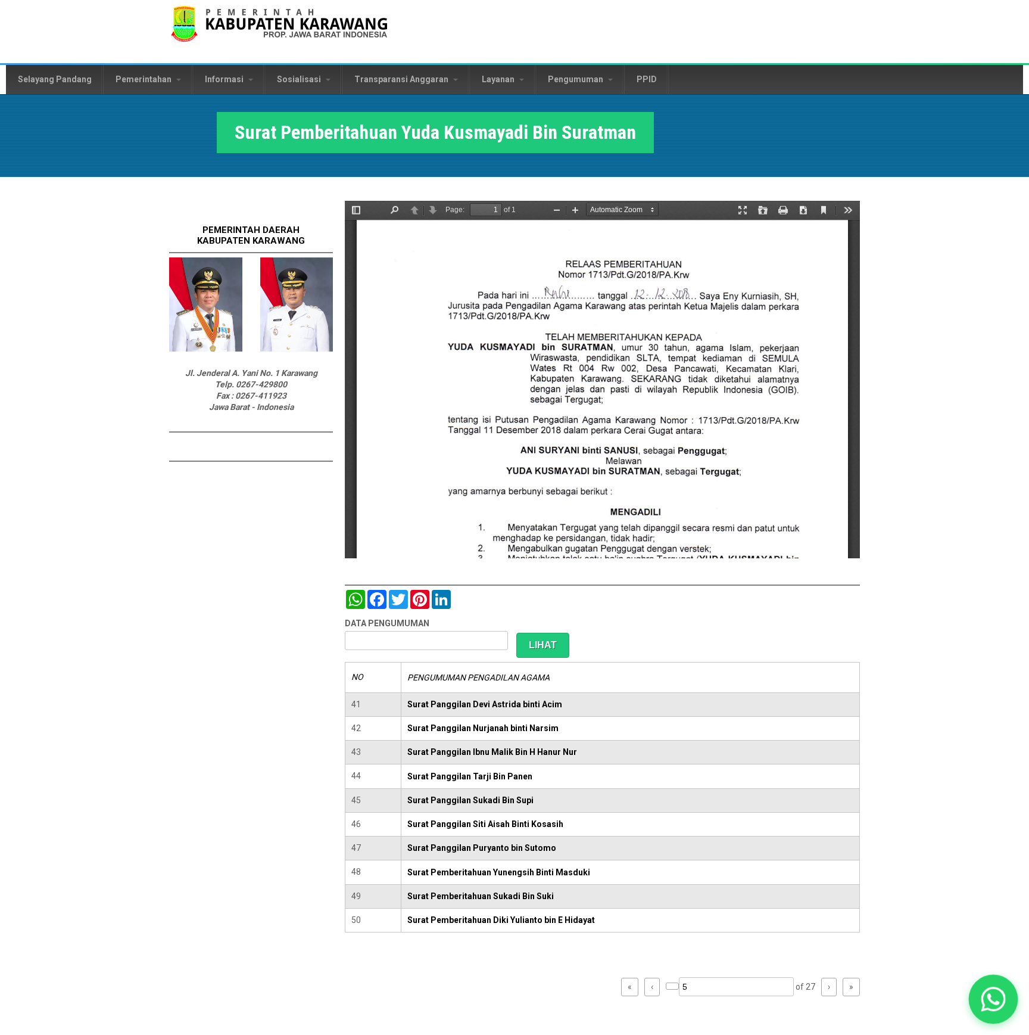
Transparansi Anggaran (402, 79)
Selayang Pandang (55, 79)
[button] (993, 999)
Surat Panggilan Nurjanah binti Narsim (483, 728)
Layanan (499, 79)
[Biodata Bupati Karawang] (205, 348)
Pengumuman (576, 79)
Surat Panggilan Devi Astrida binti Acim (484, 704)
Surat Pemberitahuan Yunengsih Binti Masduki (498, 872)
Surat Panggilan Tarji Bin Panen (469, 776)
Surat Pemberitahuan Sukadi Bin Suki (480, 896)
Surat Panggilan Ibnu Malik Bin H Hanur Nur (492, 752)
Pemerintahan (144, 79)
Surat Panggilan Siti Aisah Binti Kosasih (485, 824)
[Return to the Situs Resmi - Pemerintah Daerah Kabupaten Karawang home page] (279, 31)
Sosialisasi (300, 79)
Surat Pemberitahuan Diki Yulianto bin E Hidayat (501, 920)
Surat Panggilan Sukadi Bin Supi (470, 800)
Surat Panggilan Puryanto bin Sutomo (481, 848)
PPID (647, 79)
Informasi (225, 79)
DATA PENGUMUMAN (387, 623)
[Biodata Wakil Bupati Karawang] (296, 348)
